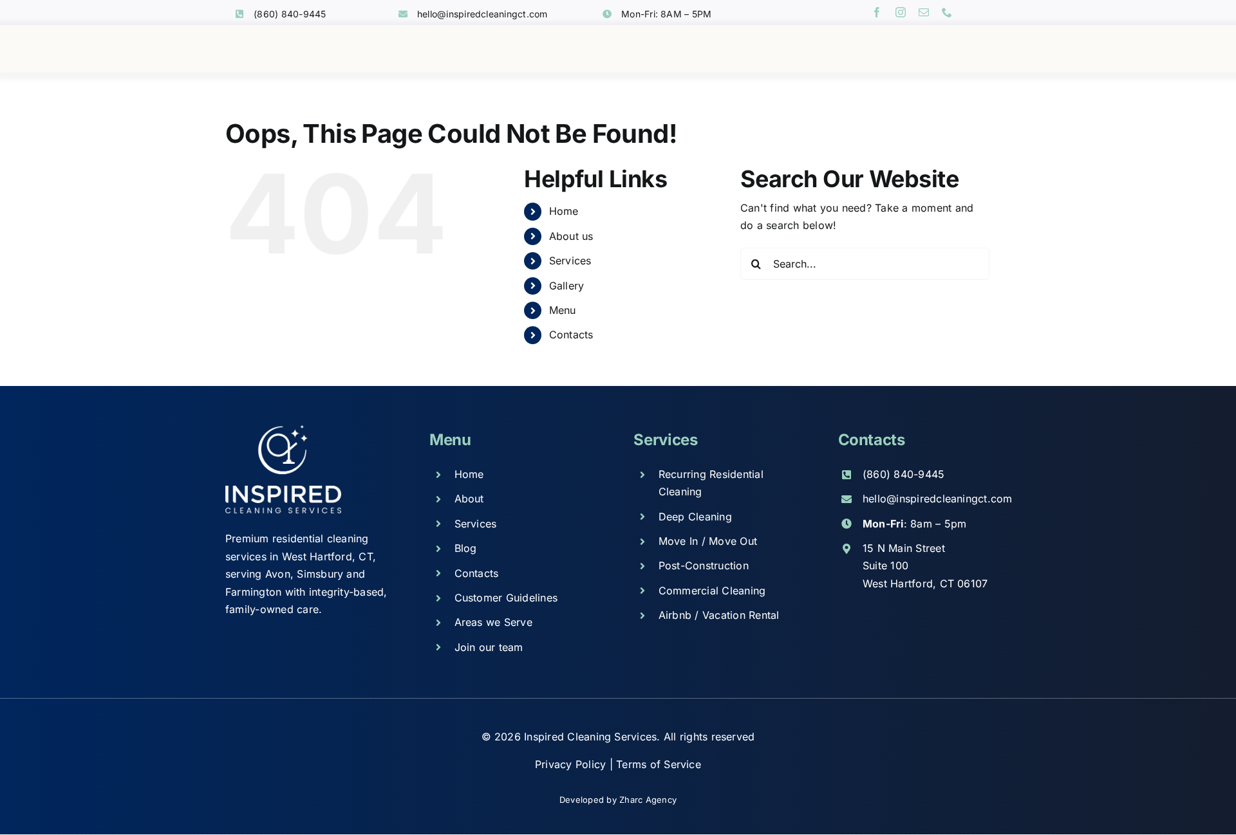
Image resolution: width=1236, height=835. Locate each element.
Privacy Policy (572, 764)
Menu (562, 310)
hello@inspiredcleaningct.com (482, 13)
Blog (465, 548)
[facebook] (877, 12)
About (469, 498)
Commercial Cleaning (712, 590)
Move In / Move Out (708, 541)
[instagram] (900, 12)
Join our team (488, 647)
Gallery (567, 285)
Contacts (571, 334)
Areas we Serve (493, 622)
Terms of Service (658, 764)
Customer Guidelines (506, 597)
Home (564, 211)
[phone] (947, 12)
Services (570, 260)
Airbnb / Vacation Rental (719, 615)
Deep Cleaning (695, 516)
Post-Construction (704, 565)
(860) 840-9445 (290, 13)
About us (571, 236)
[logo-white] (283, 429)
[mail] (924, 12)
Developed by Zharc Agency (618, 799)
